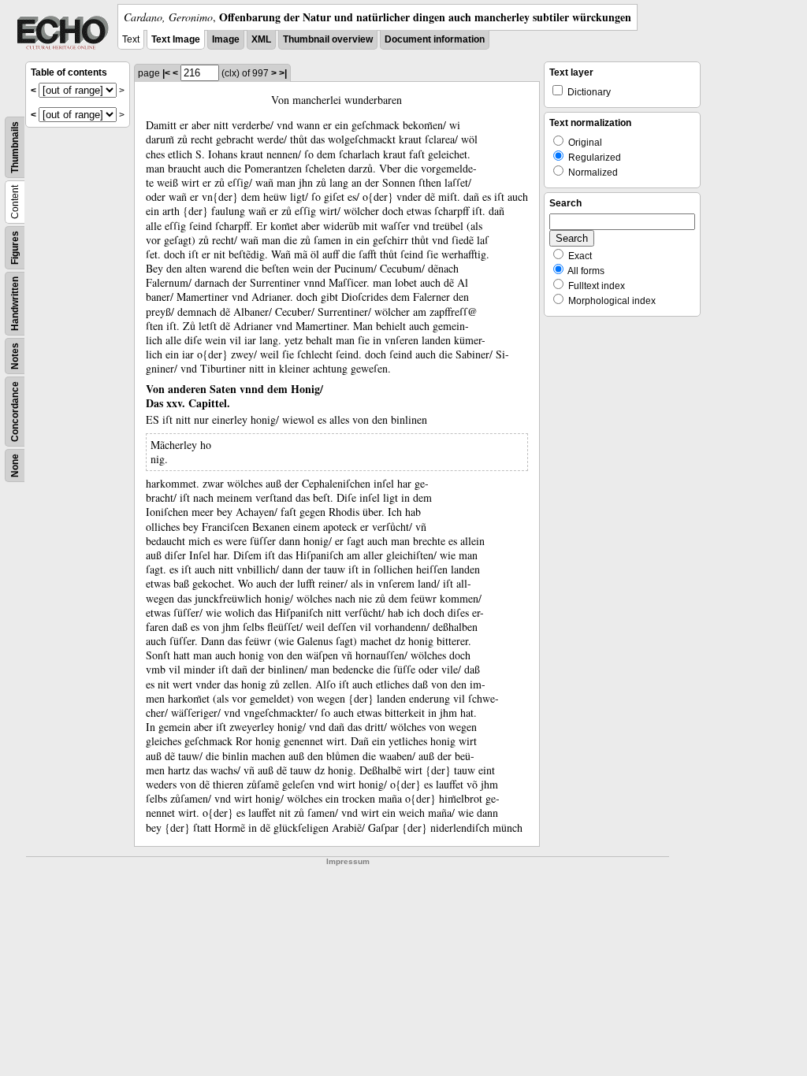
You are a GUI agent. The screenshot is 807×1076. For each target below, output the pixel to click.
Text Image (175, 39)
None (14, 465)
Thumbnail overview (328, 39)
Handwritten (14, 303)
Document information (435, 39)
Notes (14, 356)
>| (283, 73)
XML (261, 39)
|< (166, 73)
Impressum (348, 861)
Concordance (14, 411)
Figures (14, 248)
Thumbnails (14, 147)
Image (226, 39)
